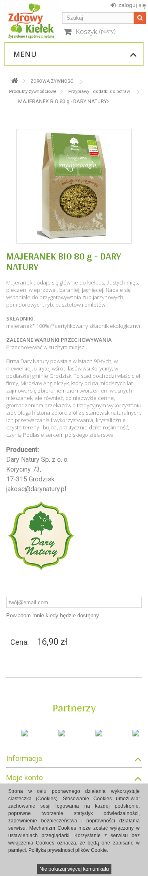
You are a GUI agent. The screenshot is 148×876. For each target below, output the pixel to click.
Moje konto (24, 777)
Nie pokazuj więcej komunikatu (74, 869)
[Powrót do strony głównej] (14, 81)
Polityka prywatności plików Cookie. (68, 850)
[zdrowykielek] (31, 19)
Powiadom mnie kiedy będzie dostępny (52, 615)
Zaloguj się (132, 5)
